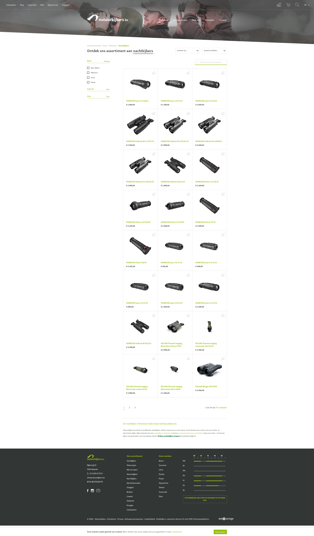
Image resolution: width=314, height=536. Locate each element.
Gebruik (98, 89)
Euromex (162, 465)
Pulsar (93, 82)
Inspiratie (32, 4)
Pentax (161, 474)
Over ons (196, 20)
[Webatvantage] (226, 518)
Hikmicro (94, 73)
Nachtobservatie (133, 483)
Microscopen (132, 470)
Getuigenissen (180, 20)
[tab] (98, 61)
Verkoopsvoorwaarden (134, 518)
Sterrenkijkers (132, 474)
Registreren (53, 4)
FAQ (42, 4)
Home (105, 46)
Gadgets (130, 487)
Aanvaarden (220, 531)
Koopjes (130, 505)
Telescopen (131, 465)
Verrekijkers (131, 461)
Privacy (120, 518)
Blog (22, 4)
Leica (93, 78)
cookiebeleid (177, 531)
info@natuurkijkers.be (96, 478)
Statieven (130, 501)
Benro (161, 461)
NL (305, 4)
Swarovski (163, 492)
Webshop (164, 20)
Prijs (98, 96)
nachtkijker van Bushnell (163, 433)
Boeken (130, 492)
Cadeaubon (11, 4)
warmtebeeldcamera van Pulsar (190, 433)
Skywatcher (163, 483)
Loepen (130, 496)
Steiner (161, 487)
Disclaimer (111, 518)
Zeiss (161, 496)
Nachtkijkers (132, 479)
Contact (223, 20)
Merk (98, 60)
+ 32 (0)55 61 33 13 (95, 473)
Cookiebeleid (149, 518)
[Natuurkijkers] (95, 458)
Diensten (209, 20)
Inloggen (66, 4)
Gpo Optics (95, 68)
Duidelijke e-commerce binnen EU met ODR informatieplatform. (182, 518)
